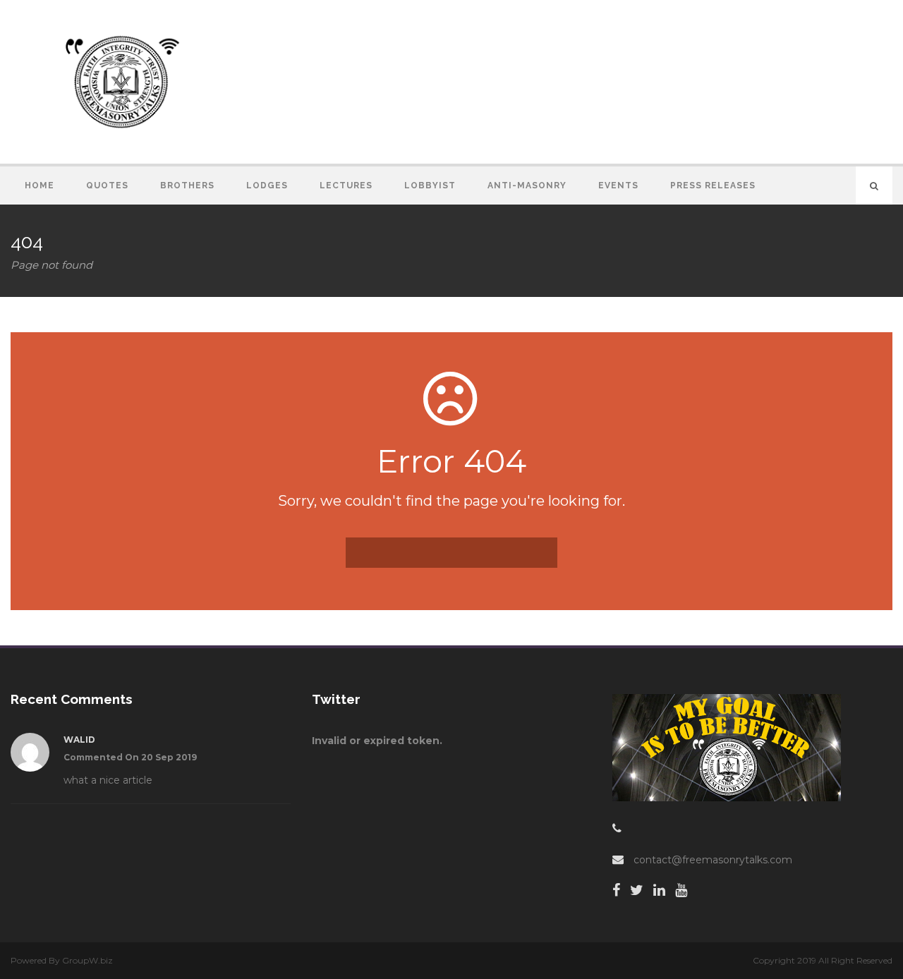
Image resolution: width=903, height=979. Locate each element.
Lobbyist (430, 185)
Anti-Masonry (526, 185)
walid (79, 739)
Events (618, 185)
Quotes (107, 185)
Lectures (346, 185)
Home (39, 185)
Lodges (267, 185)
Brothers (187, 185)
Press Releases (713, 185)
